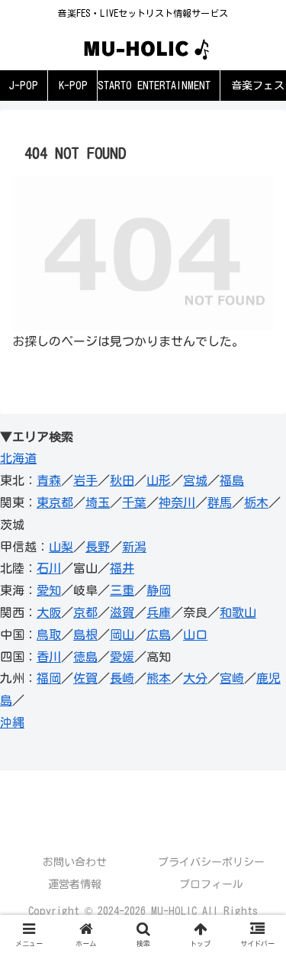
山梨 (61, 547)
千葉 (134, 502)
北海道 (18, 458)
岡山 (122, 634)
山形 (158, 480)
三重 (122, 590)
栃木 (256, 502)
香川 (49, 657)
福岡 (49, 678)
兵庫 (158, 612)
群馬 (219, 502)
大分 (195, 678)
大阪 (49, 612)
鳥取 (49, 634)
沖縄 (12, 722)
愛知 (49, 590)
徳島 (85, 657)
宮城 (195, 480)
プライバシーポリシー (211, 862)
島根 (85, 634)
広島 (158, 634)
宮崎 (232, 678)
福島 (232, 480)
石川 (49, 568)
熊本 (158, 678)
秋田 (122, 480)
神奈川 (177, 502)
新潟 (134, 547)
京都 (85, 612)
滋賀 (122, 612)
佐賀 (85, 678)
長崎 (122, 678)
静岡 (158, 590)
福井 (122, 568)
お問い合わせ (75, 862)
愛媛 (122, 657)
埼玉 (97, 502)
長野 (97, 547)
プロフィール (211, 884)
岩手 (85, 480)
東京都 (55, 502)
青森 (49, 480)
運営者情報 (74, 884)
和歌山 (238, 612)
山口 (195, 634)
